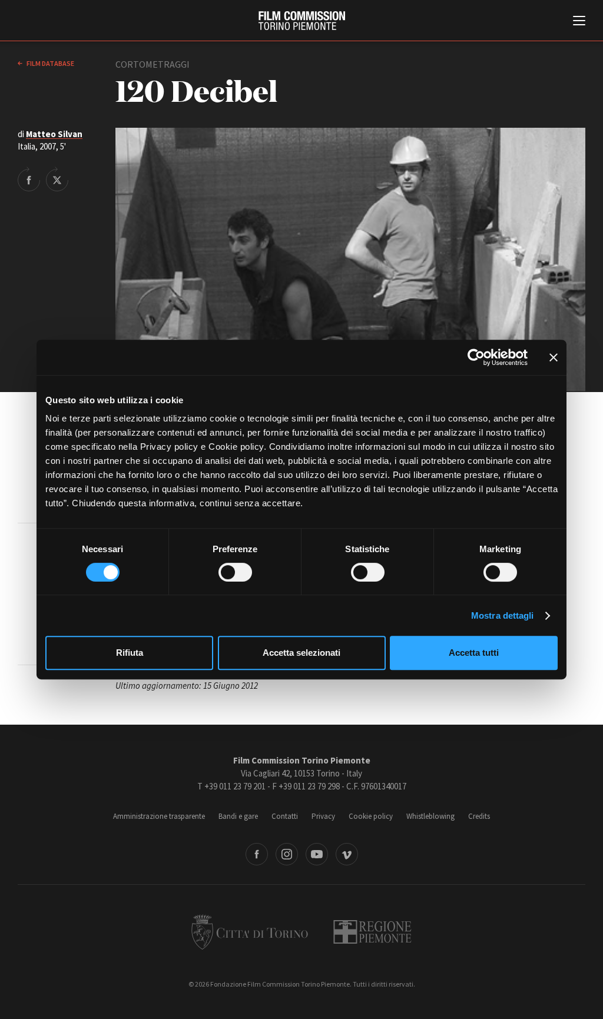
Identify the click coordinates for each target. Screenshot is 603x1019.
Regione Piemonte (372, 932)
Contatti (284, 816)
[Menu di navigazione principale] (579, 22)
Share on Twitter (57, 179)
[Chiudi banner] (553, 357)
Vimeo (347, 854)
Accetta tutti (474, 653)
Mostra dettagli (502, 615)
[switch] (235, 572)
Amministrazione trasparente (159, 816)
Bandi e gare (238, 816)
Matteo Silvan (54, 134)
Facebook (257, 854)
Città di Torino (249, 932)
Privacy (323, 816)
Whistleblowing (430, 816)
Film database (49, 63)
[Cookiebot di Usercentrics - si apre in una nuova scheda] (476, 357)
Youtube (317, 854)
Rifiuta (129, 653)
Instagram (287, 854)
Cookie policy (371, 816)
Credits (479, 816)
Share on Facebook (29, 179)
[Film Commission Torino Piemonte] (302, 20)
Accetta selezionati (301, 653)
